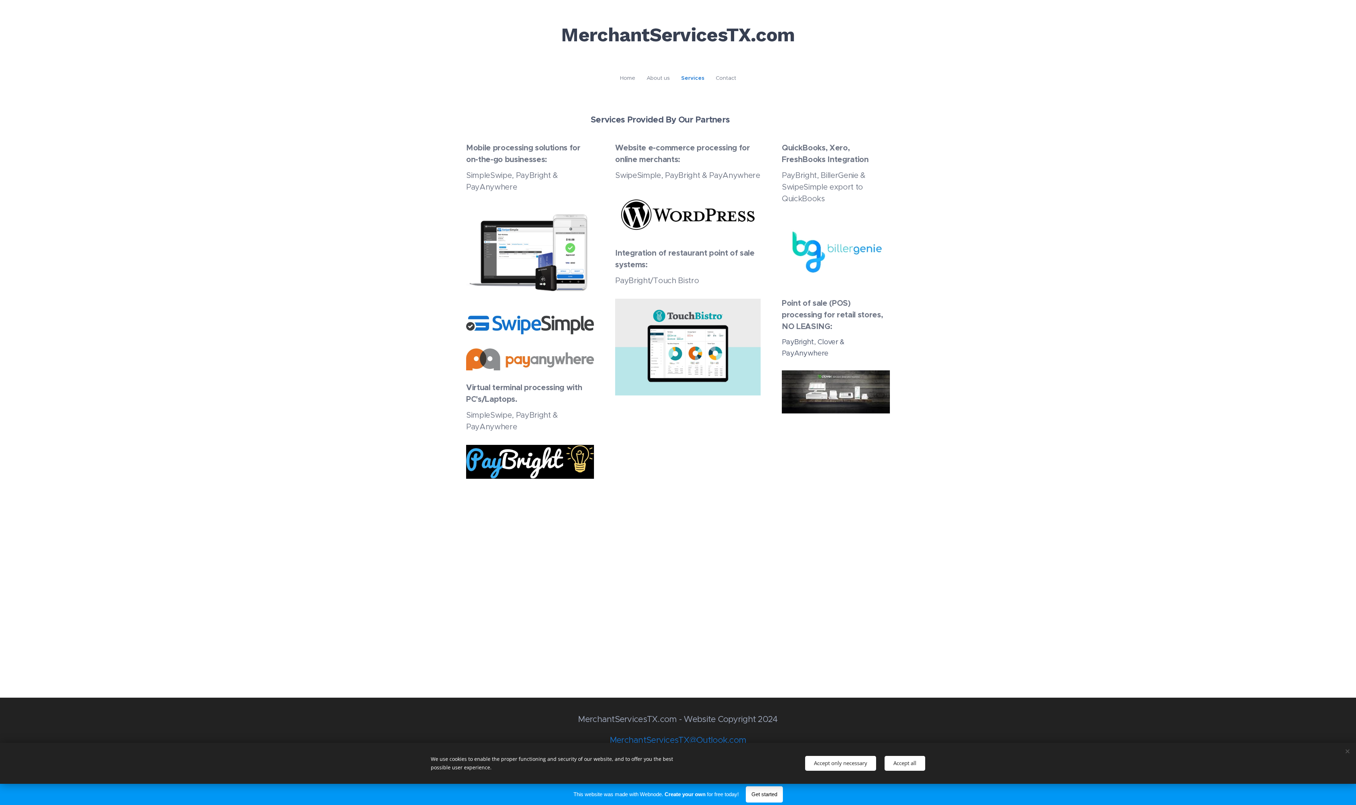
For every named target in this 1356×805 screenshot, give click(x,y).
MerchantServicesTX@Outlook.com (678, 740)
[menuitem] (630, 78)
